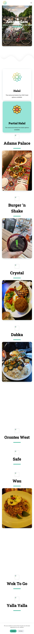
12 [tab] (30, 317)
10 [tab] (27, 256)
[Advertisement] (17, 405)
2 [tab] (14, 188)
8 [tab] (23, 256)
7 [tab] (20, 256)
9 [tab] (25, 256)
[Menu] (31, 2)
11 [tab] (27, 317)
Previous (5, 170)
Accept (13, 631)
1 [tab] (12, 188)
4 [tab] (19, 188)
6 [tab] (18, 256)
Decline (21, 631)
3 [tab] (17, 188)
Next (29, 170)
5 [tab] (22, 188)
